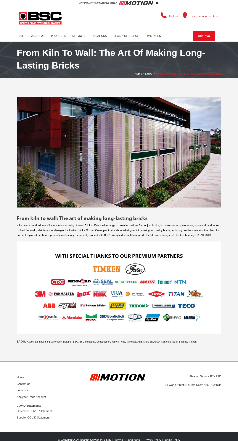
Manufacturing (134, 341)
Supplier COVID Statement (33, 417)
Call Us (173, 15)
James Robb (118, 341)
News (148, 73)
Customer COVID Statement (34, 411)
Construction (103, 341)
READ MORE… (206, 235)
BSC (75, 341)
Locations (22, 390)
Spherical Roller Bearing (174, 341)
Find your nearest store (204, 15)
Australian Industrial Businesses (44, 341)
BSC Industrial (87, 341)
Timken (180, 235)
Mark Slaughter (151, 341)
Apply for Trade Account (31, 396)
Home (138, 73)
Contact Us (23, 383)
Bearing (67, 341)
